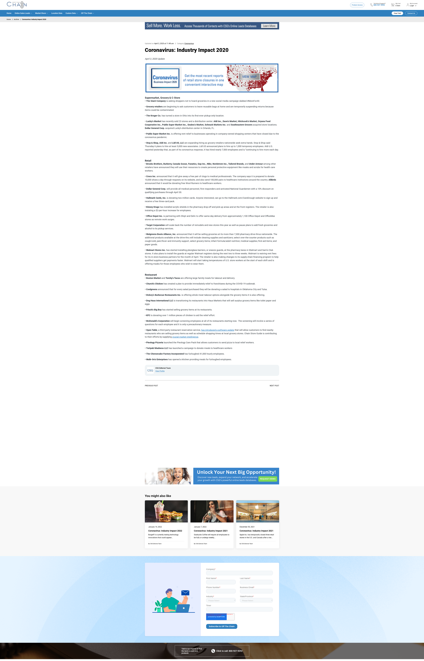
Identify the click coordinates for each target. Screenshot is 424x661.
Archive (16, 19)
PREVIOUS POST (151, 386)
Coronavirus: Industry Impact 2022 (165, 530)
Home (9, 13)
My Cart (398, 3)
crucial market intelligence (185, 337)
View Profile (160, 371)
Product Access (357, 5)
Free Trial (397, 13)
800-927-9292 (379, 5)
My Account (413, 3)
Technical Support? (380, 3)
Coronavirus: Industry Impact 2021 (211, 530)
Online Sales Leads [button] (22, 13)
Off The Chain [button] (86, 13)
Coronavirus (189, 43)
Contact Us (411, 13)
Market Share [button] (40, 13)
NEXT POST (274, 386)
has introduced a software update (217, 330)
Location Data (56, 13)
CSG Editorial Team (156, 543)
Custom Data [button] (71, 13)
